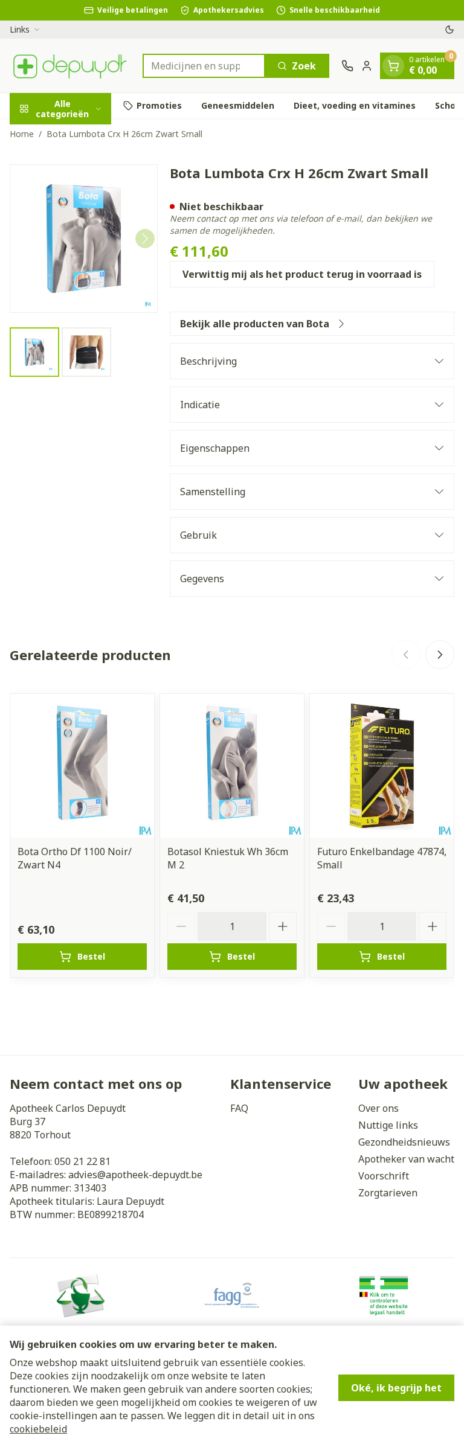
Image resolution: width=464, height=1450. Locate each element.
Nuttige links (388, 1125)
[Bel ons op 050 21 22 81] (347, 66)
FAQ (239, 1108)
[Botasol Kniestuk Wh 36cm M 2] (232, 766)
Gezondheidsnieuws (404, 1142)
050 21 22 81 (82, 1161)
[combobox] (204, 66)
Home (22, 134)
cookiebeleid (38, 1429)
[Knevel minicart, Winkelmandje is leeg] (393, 66)
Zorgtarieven (387, 1192)
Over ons (378, 1108)
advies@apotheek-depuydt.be (135, 1174)
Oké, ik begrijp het (396, 1387)
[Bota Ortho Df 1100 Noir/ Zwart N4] (82, 766)
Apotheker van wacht (406, 1159)
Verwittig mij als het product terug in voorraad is (302, 274)
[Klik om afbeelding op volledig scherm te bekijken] (83, 238)
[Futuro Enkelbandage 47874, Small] (382, 766)
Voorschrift (383, 1175)
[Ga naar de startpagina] (70, 65)
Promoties (159, 105)
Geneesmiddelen (237, 105)
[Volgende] (145, 238)
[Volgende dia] (439, 654)
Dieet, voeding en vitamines (355, 105)
